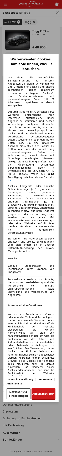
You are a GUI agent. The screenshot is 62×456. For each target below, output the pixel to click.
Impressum (45, 379)
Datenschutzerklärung (20, 379)
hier (10, 180)
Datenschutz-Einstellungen (18, 394)
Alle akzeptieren (43, 394)
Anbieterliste (14, 383)
